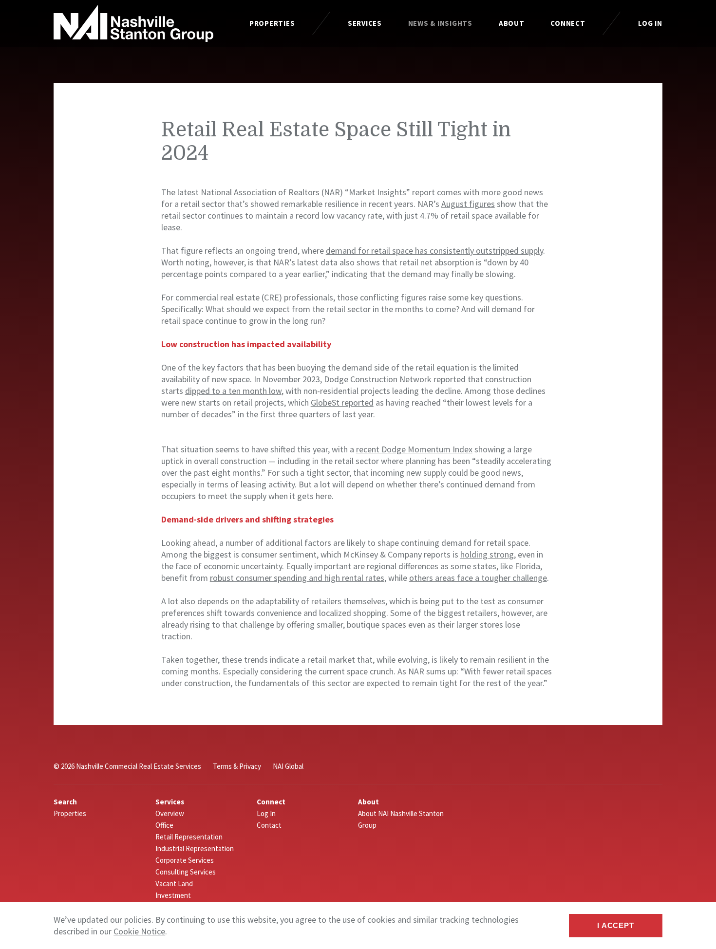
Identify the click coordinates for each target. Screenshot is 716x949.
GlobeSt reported (342, 402)
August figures (468, 203)
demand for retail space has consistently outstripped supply (434, 250)
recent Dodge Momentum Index (414, 449)
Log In (650, 23)
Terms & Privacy (237, 766)
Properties (272, 23)
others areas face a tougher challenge (478, 577)
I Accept (615, 925)
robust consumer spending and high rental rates (297, 577)
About (512, 23)
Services (365, 23)
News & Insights (440, 23)
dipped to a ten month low (233, 390)
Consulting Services (185, 871)
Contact (269, 825)
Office (164, 825)
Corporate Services (184, 860)
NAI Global (288, 766)
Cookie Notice (139, 931)
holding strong (487, 554)
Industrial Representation (194, 848)
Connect (567, 23)
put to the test (468, 601)
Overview (169, 813)
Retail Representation (189, 836)
